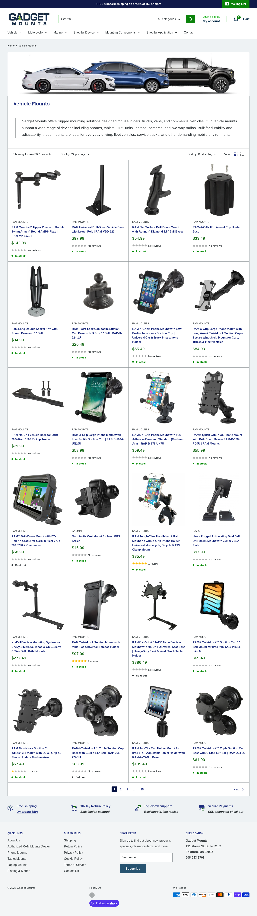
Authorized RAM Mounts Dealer (29, 846)
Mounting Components (120, 32)
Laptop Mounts (17, 864)
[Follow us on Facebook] (92, 895)
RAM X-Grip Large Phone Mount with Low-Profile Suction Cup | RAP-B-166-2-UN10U (98, 439)
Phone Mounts (17, 852)
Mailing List (238, 3)
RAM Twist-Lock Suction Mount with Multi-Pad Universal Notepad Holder (96, 644)
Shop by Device (84, 32)
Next (236, 789)
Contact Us (71, 871)
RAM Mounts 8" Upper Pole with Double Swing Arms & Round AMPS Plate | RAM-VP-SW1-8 (37, 232)
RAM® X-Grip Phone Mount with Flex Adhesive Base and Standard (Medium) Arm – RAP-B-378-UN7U (157, 439)
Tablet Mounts (17, 858)
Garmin (77, 531)
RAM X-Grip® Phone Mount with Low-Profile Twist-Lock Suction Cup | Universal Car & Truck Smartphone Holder (157, 335)
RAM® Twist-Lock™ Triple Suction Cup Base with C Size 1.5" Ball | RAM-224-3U (219, 750)
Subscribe (132, 868)
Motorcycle (35, 32)
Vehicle (12, 32)
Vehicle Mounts (27, 45)
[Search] (190, 19)
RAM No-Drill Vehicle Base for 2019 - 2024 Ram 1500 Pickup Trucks (35, 437)
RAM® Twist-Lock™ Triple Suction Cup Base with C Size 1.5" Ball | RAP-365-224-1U (98, 753)
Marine (58, 32)
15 (142, 789)
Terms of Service (75, 864)
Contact (189, 32)
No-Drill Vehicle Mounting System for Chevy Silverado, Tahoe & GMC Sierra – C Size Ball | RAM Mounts (37, 647)
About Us (14, 840)
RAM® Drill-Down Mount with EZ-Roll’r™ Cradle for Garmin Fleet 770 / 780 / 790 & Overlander (35, 541)
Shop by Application (159, 32)
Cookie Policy (73, 858)
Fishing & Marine (19, 871)
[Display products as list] (242, 154)
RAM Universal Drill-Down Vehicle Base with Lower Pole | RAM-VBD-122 (98, 229)
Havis (196, 531)
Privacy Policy (73, 852)
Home (11, 45)
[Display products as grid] (235, 154)
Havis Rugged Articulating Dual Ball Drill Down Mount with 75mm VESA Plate (216, 541)
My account (211, 21)
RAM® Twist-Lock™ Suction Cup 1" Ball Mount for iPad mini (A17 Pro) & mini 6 (216, 647)
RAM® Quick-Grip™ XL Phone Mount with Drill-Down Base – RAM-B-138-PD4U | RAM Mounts (217, 439)
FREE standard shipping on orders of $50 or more (128, 3)
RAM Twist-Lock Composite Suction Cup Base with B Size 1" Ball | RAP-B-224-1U (97, 333)
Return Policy (73, 846)
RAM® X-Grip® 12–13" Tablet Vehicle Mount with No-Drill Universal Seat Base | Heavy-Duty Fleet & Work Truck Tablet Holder (158, 649)
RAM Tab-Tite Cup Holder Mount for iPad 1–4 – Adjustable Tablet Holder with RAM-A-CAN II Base (158, 753)
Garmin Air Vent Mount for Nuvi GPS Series (96, 538)
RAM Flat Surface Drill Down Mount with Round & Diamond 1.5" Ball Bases (157, 229)
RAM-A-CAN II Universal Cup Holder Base (217, 229)
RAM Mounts (19, 221)
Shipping (70, 840)
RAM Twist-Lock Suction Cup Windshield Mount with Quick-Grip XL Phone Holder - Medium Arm (36, 753)
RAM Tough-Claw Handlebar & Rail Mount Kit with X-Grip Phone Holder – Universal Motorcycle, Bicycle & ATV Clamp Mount (157, 543)
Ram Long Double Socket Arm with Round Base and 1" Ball (34, 331)
